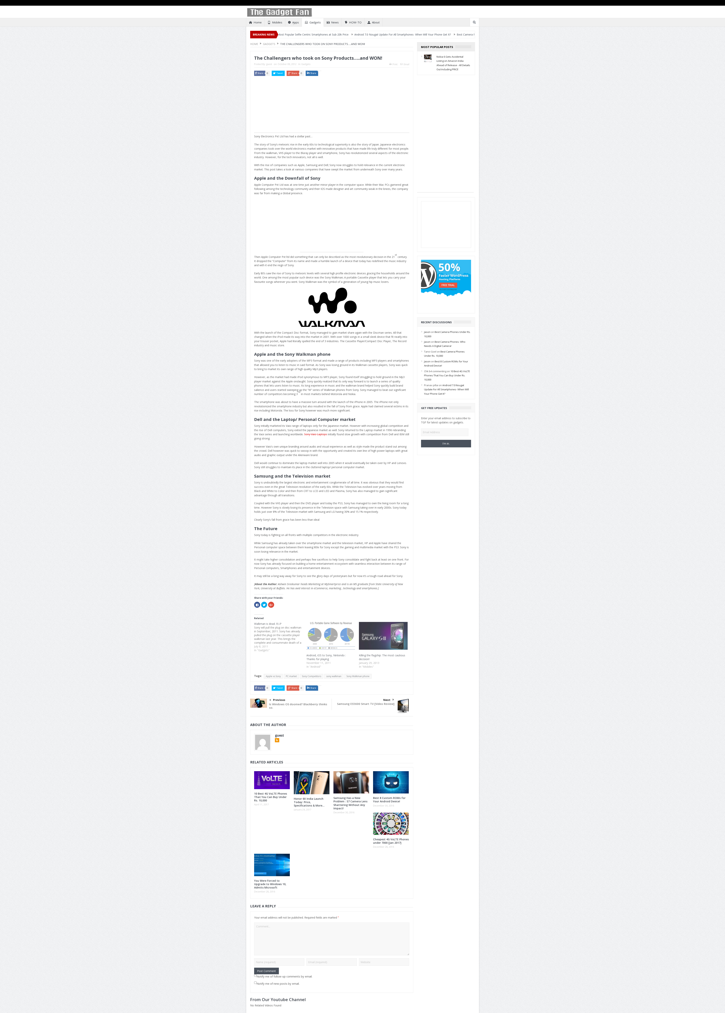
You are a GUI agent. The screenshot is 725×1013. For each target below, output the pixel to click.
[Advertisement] (331, 106)
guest (269, 64)
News (335, 22)
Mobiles (277, 22)
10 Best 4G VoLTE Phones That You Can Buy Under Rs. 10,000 (270, 797)
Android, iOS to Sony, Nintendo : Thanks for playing (326, 657)
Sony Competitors (311, 676)
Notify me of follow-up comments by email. (284, 976)
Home (258, 22)
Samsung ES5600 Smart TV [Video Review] (365, 704)
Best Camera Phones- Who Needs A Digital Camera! (412, 34)
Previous (279, 700)
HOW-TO (355, 22)
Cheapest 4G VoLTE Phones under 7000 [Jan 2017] (391, 840)
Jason (427, 332)
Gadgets (315, 22)
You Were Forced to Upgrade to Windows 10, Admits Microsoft (270, 884)
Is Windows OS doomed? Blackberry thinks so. (298, 705)
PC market (291, 676)
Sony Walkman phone (357, 676)
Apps (295, 22)
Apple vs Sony (273, 676)
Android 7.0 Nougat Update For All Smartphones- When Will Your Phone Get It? (326, 34)
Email (406, 64)
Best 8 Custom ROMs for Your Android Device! (389, 799)
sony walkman (333, 676)
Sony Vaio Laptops (315, 434)
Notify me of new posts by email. (278, 983)
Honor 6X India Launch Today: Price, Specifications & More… (309, 802)
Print (395, 64)
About (376, 22)
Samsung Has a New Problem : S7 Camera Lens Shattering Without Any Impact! (350, 803)
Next (386, 700)
